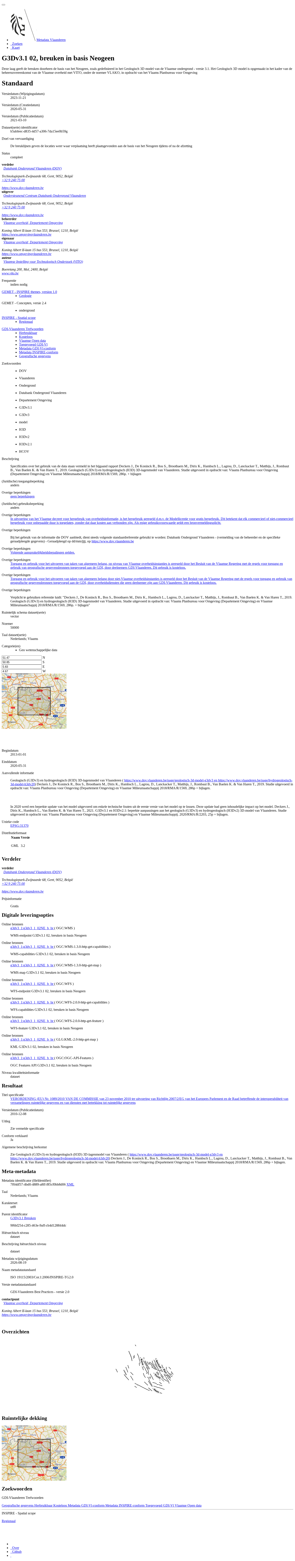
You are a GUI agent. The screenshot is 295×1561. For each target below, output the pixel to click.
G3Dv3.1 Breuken (23, 1218)
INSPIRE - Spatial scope (19, 318)
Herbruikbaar (28, 333)
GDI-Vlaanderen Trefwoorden (22, 329)
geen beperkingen (22, 496)
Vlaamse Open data (32, 340)
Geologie (25, 296)
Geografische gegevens (35, 356)
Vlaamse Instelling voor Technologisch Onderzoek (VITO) (43, 261)
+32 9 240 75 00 (13, 180)
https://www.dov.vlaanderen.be (23, 188)
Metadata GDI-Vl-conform (37, 348)
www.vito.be (10, 273)
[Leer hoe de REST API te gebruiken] (10, 1555)
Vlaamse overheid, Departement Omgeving (33, 223)
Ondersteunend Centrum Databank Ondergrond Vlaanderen (44, 195)
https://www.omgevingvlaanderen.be (26, 234)
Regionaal (26, 321)
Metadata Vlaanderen (51, 40)
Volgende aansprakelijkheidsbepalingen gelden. (42, 552)
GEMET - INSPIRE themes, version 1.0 (29, 292)
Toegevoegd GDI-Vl (33, 344)
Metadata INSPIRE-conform (38, 352)
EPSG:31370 (19, 825)
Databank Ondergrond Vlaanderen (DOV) (32, 168)
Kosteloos (26, 337)
